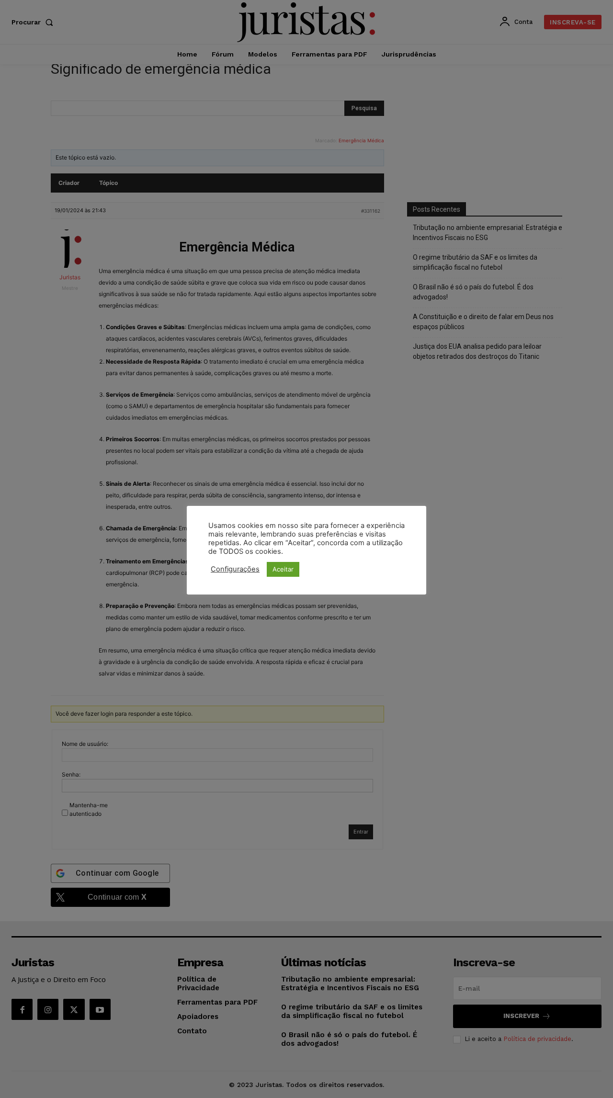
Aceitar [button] (283, 569)
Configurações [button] (235, 569)
